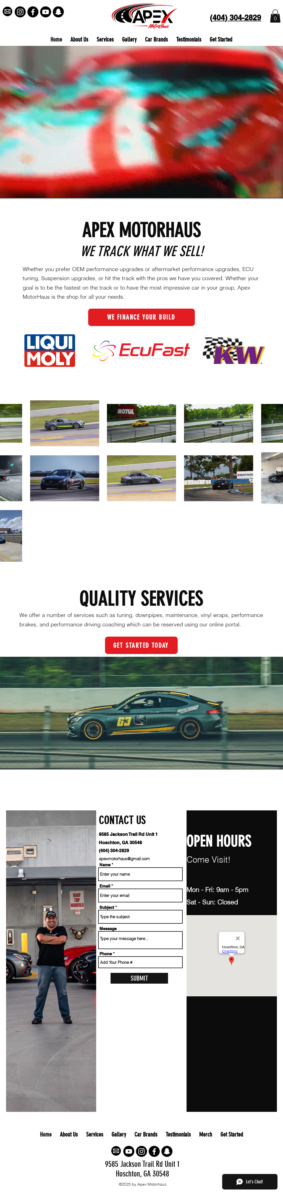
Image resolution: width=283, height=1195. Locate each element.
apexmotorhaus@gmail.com (124, 858)
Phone (105, 954)
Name (105, 865)
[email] (7, 11)
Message (108, 928)
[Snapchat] (58, 11)
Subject (106, 907)
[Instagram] (20, 11)
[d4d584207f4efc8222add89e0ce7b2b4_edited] (116, 1151)
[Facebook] (32, 11)
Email (104, 886)
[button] (275, 16)
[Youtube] (45, 11)
